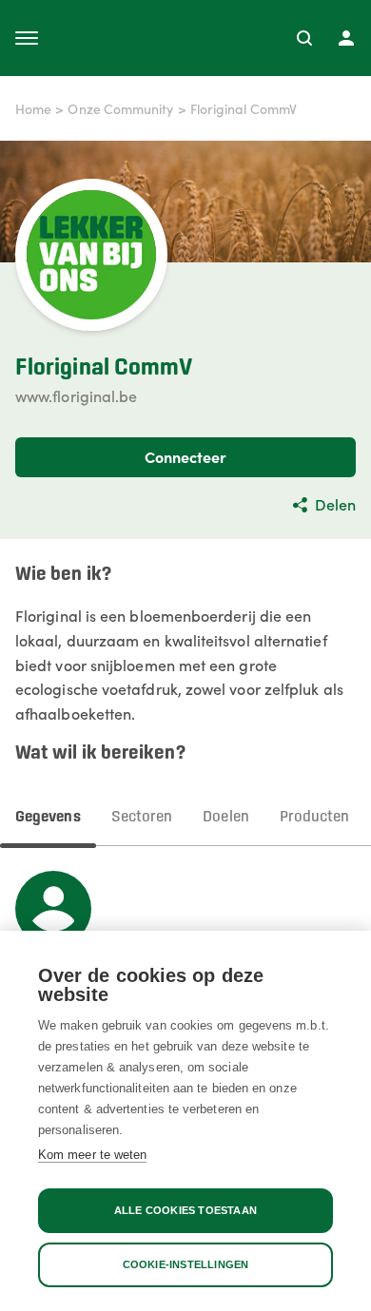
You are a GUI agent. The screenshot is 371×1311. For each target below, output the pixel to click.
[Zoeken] (304, 38)
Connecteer (186, 456)
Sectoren (142, 817)
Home (33, 108)
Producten (315, 817)
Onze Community (120, 108)
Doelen (225, 817)
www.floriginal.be (76, 395)
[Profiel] (346, 38)
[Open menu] (26, 38)
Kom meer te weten (92, 1154)
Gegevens (48, 817)
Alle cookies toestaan (185, 1210)
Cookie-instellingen (186, 1264)
